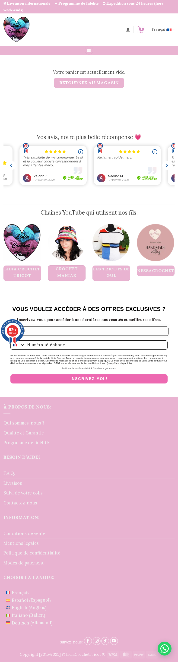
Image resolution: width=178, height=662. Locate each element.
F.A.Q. (9, 473)
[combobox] (18, 345)
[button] (89, 50)
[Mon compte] (128, 29)
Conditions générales (104, 368)
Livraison (12, 483)
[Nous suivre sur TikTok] (105, 641)
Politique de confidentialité (76, 368)
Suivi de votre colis (23, 493)
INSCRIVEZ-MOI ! (89, 379)
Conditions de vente (24, 533)
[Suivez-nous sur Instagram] (97, 641)
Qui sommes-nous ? (23, 423)
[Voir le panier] (141, 29)
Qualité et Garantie (23, 433)
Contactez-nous (20, 503)
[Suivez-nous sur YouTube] (114, 641)
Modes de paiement (23, 563)
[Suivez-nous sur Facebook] (88, 641)
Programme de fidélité (26, 442)
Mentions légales (21, 543)
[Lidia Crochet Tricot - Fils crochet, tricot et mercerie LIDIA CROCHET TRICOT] (16, 29)
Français (159, 29)
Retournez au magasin (89, 82)
